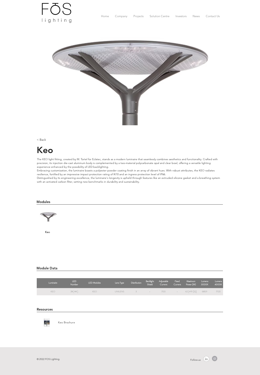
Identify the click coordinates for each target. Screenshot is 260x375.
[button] (121, 14)
